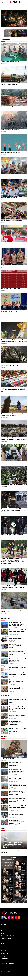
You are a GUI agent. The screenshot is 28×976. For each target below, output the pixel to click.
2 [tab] (12, 850)
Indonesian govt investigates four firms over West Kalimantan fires (12, 196)
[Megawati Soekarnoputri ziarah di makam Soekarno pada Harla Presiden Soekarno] (14, 576)
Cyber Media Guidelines (7, 963)
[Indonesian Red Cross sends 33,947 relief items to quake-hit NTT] (14, 233)
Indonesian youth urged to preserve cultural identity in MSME (17, 708)
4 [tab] (16, 850)
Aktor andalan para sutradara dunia (13, 899)
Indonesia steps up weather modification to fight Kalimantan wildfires (17, 778)
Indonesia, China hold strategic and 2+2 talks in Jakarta (16, 646)
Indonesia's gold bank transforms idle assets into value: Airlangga (16, 723)
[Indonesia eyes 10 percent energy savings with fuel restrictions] (4, 689)
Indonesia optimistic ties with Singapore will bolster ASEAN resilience (17, 638)
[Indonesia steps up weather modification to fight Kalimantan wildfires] (4, 779)
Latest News (5, 695)
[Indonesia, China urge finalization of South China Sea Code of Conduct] (4, 624)
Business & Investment (7, 936)
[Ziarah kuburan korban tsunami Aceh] (14, 452)
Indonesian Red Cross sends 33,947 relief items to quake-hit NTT (13, 242)
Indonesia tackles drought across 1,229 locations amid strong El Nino (12, 83)
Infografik (4, 852)
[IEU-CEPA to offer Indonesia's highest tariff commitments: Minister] (4, 716)
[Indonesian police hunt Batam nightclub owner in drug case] (4, 668)
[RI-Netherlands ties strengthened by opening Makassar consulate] (4, 822)
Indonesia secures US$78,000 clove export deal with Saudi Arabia (17, 631)
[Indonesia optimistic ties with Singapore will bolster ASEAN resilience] (4, 639)
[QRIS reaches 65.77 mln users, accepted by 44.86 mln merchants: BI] (4, 730)
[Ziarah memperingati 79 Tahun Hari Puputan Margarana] (14, 475)
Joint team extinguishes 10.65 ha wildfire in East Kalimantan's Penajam (17, 660)
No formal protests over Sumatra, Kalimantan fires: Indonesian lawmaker (12, 219)
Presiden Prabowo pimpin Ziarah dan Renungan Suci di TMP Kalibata (12, 535)
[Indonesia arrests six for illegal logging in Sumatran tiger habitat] (14, 97)
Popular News (5, 618)
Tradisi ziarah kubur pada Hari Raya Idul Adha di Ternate (12, 610)
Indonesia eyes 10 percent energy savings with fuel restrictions (16, 688)
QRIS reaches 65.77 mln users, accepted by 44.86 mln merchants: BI (17, 730)
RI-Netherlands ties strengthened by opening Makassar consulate (16, 822)
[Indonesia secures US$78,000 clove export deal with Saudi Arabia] (4, 632)
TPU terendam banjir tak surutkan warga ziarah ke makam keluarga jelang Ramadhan (14, 438)
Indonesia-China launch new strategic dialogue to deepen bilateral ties (17, 800)
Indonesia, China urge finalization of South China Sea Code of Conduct (16, 624)
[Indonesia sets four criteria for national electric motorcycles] (4, 675)
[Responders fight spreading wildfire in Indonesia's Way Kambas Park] (14, 120)
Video (3, 828)
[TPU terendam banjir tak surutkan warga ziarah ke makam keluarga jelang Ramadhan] (14, 428)
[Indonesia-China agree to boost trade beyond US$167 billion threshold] (4, 793)
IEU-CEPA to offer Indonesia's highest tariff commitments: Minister (17, 715)
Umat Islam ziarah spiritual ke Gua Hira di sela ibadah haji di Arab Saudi (13, 364)
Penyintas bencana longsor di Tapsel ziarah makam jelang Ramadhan (13, 414)
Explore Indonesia (6, 938)
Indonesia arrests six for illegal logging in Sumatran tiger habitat (13, 106)
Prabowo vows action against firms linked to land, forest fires (13, 174)
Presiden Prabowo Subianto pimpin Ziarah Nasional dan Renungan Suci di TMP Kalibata (14, 340)
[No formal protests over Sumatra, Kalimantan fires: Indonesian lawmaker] (14, 210)
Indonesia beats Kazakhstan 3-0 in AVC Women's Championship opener (12, 151)
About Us (3, 961)
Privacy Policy (4, 956)
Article (3, 941)
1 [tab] (9, 850)
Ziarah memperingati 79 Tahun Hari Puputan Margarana (14, 485)
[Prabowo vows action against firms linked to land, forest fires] (14, 165)
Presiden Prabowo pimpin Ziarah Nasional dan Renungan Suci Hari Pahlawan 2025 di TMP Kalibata (13, 510)
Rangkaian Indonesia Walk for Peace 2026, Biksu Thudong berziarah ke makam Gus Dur (13, 389)
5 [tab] (18, 850)
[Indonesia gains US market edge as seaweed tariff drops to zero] (4, 653)
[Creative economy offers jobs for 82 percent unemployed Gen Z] (14, 301)
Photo (2, 943)
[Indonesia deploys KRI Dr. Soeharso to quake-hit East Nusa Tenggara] (14, 52)
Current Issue (5, 930)
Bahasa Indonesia (6, 951)
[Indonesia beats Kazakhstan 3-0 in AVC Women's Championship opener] (14, 142)
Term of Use (4, 953)
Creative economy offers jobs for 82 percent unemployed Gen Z (11, 310)
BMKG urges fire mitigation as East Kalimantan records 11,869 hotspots (11, 287)
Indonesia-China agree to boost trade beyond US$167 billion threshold (17, 793)
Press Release (5, 946)
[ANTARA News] (15, 2)
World (2, 933)
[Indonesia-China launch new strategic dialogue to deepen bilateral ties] (4, 800)
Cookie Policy (4, 958)
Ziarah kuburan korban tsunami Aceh (12, 462)
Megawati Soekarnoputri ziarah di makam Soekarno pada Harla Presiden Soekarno (13, 586)
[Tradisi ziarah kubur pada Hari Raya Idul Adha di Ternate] (14, 600)
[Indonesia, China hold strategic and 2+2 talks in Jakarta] (4, 646)
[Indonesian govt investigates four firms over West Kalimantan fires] (14, 188)
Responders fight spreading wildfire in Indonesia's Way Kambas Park (12, 128)
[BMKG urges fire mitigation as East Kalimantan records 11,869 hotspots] (14, 278)
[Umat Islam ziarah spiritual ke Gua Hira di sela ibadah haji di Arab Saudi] (14, 354)
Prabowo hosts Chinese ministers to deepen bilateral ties (14, 265)
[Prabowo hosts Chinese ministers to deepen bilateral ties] (14, 256)
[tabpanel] (14, 840)
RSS (2, 966)
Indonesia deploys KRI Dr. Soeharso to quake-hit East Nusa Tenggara (12, 60)
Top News (4, 736)
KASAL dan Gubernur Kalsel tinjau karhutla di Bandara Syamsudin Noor (12, 844)
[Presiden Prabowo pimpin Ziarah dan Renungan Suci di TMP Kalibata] (14, 525)
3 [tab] (14, 850)
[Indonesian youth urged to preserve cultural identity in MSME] (4, 709)
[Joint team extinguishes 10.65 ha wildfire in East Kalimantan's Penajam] (4, 661)
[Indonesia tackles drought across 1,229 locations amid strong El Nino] (14, 74)
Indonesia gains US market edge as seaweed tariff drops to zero (17, 653)
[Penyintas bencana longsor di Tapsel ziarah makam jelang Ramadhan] (14, 404)
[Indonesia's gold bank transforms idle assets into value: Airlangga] (4, 723)
